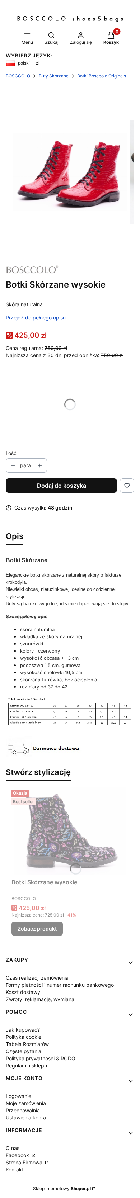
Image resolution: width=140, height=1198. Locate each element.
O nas (12, 1148)
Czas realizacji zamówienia (37, 978)
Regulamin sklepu (26, 1065)
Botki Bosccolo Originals (101, 76)
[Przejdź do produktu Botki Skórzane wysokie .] (70, 831)
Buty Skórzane (54, 76)
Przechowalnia (23, 1110)
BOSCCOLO (18, 76)
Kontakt (15, 1169)
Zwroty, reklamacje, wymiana (40, 999)
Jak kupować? (23, 1030)
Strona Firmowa (25, 1162)
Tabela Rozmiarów (27, 1044)
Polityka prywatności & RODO (40, 1058)
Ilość (11, 453)
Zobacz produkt (37, 928)
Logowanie (18, 1096)
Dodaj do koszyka (61, 485)
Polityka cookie (23, 1037)
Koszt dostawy (23, 992)
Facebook (18, 1155)
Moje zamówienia (26, 1103)
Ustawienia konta (26, 1117)
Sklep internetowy (62, 1188)
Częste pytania (23, 1051)
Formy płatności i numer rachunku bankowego (60, 985)
